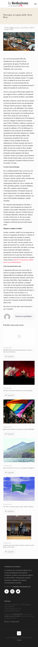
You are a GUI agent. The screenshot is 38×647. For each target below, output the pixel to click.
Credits (19, 640)
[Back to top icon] (19, 633)
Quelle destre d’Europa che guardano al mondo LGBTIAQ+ (18, 429)
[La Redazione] (19, 4)
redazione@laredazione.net (21, 586)
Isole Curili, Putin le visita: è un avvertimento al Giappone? (19, 468)
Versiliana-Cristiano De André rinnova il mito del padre (17, 390)
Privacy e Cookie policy (11, 621)
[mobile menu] (35, 3)
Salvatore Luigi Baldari (21, 27)
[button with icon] (6, 591)
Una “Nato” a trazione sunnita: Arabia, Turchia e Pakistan (18, 506)
